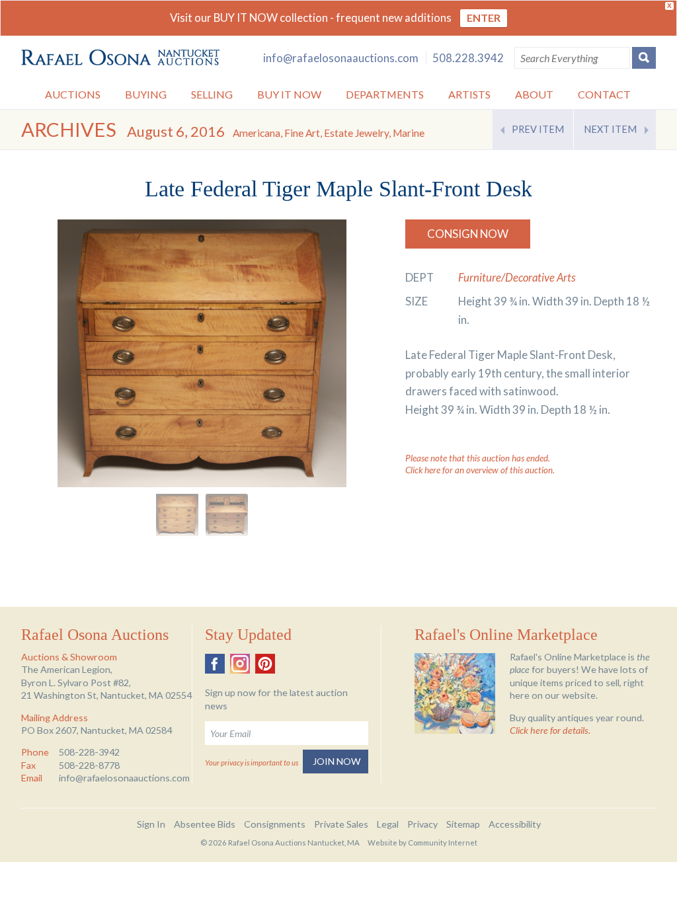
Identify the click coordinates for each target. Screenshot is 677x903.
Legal (388, 824)
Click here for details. (550, 730)
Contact (604, 94)
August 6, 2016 (275, 131)
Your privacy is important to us (251, 762)
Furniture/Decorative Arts (517, 277)
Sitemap (463, 824)
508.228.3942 (468, 58)
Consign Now (467, 234)
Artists (469, 94)
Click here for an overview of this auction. (480, 470)
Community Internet (442, 842)
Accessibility (515, 824)
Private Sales (341, 824)
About (534, 94)
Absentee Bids (204, 824)
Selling (212, 94)
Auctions (72, 94)
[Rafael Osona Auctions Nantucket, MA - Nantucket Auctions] (120, 58)
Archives (68, 129)
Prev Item (538, 129)
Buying (146, 94)
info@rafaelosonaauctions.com (340, 58)
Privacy (422, 824)
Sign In (151, 824)
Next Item (610, 129)
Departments (385, 94)
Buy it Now (289, 94)
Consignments (274, 824)
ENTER (483, 17)
